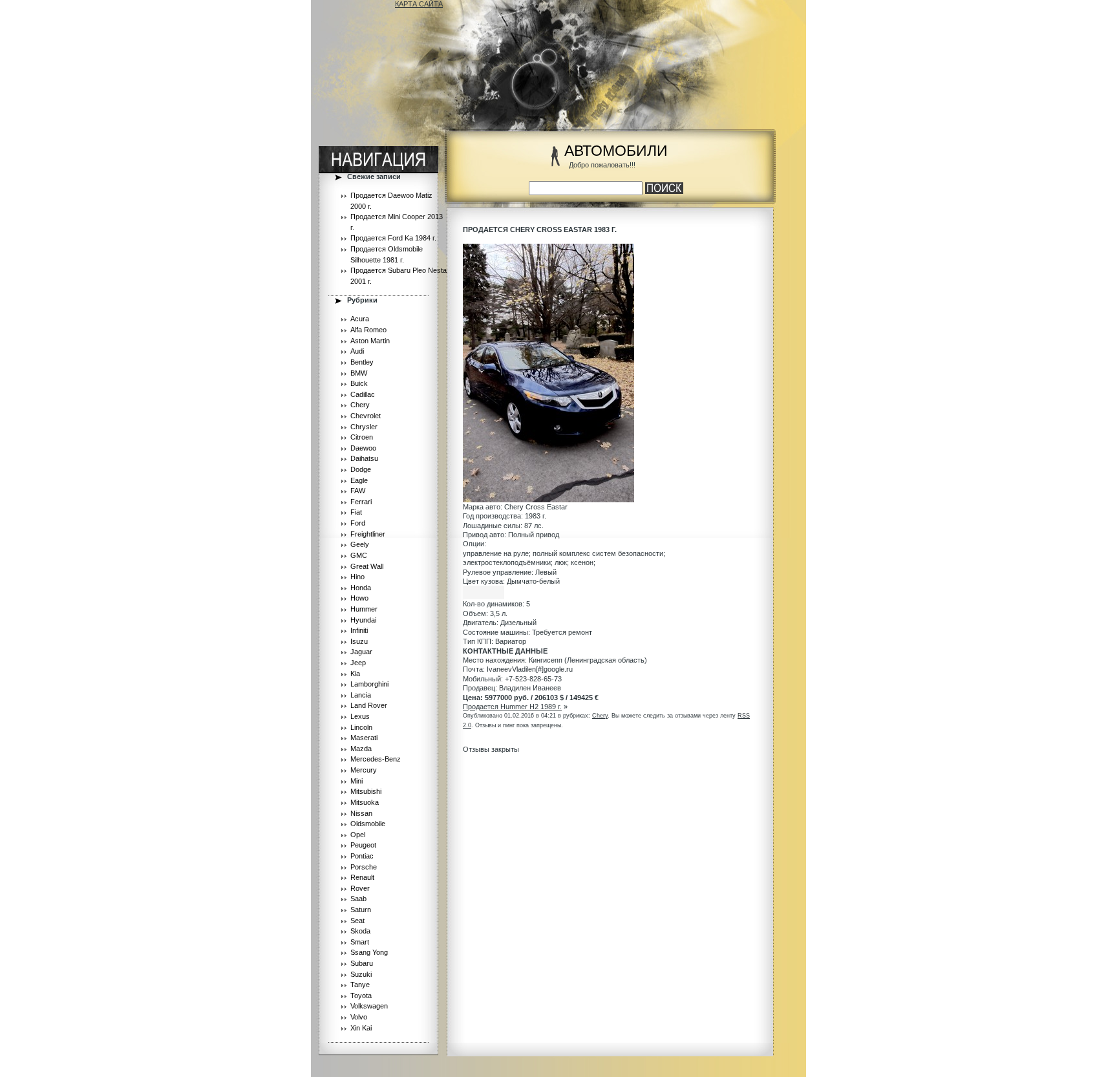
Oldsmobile (367, 823)
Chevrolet (365, 416)
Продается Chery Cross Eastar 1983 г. (540, 229)
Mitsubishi (365, 791)
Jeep (358, 662)
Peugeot (363, 845)
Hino (357, 577)
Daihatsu (364, 458)
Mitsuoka (364, 802)
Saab (358, 898)
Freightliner (367, 534)
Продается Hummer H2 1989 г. (512, 706)
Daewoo (363, 448)
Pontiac (362, 856)
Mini (356, 781)
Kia (355, 673)
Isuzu (359, 641)
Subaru (361, 963)
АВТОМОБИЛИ (616, 151)
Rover (360, 888)
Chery (360, 405)
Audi (357, 351)
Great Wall (366, 566)
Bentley (362, 362)
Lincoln (361, 727)
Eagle (359, 480)
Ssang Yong (369, 952)
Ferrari (361, 502)
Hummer (364, 609)
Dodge (360, 469)
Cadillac (362, 394)
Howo (359, 598)
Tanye (360, 984)
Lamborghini (369, 684)
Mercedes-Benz (375, 759)
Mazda (361, 748)
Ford (357, 523)
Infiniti (359, 630)
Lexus (360, 716)
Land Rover (368, 705)
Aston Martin (370, 341)
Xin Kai (361, 1028)
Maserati (364, 737)
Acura (359, 319)
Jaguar (361, 652)
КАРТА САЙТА (419, 4)
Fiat (356, 512)
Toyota (361, 995)
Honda (360, 588)
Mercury (363, 770)
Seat (357, 920)
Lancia (360, 695)
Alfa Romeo (368, 330)
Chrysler (364, 427)
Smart (359, 942)
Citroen (361, 437)
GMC (358, 555)
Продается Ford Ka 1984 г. (393, 238)
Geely (359, 544)
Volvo (358, 1017)
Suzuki (361, 974)
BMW (358, 373)
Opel (357, 834)
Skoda (360, 931)
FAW (357, 491)
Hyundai (363, 620)
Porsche (363, 867)
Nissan (361, 813)
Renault (362, 877)
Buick (359, 383)
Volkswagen (369, 1006)
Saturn (360, 909)
